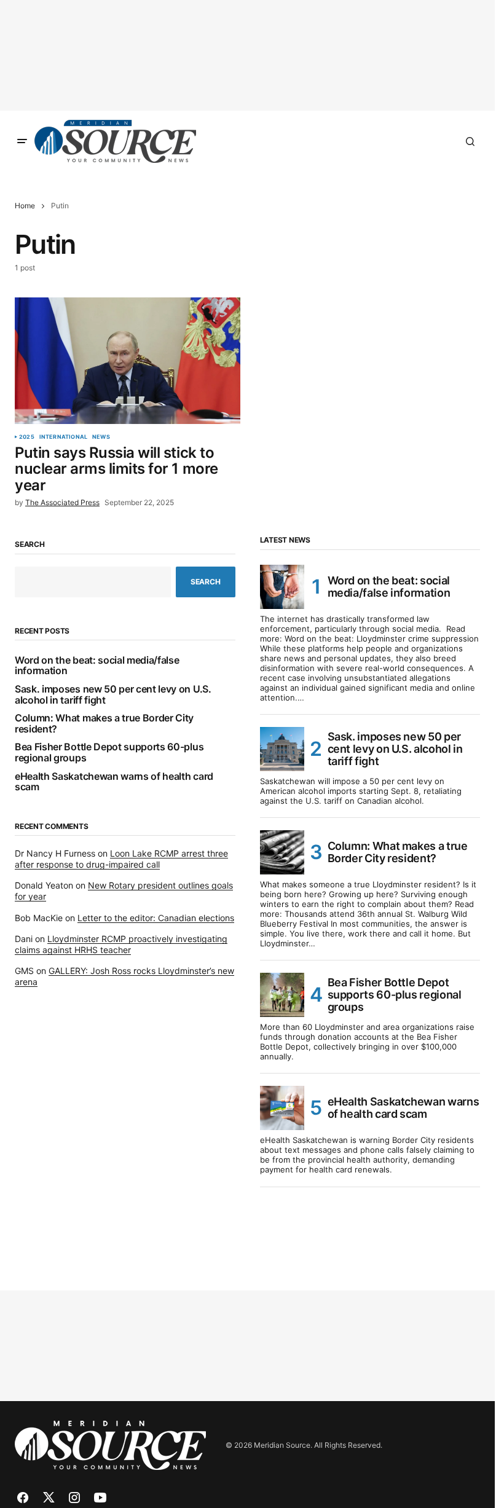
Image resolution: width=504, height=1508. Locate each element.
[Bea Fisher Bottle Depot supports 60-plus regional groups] (282, 995)
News (101, 437)
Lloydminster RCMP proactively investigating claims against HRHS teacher (121, 944)
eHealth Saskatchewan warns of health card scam (114, 782)
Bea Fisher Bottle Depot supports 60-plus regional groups (109, 752)
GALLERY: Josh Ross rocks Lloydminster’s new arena (124, 976)
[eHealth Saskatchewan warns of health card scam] (282, 1108)
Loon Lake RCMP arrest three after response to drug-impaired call (121, 859)
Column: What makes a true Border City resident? (104, 723)
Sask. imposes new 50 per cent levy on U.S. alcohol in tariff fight (113, 694)
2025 (26, 437)
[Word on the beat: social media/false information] (282, 587)
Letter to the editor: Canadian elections (155, 918)
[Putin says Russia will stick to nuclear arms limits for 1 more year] (127, 360)
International (63, 437)
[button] (22, 141)
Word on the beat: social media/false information (97, 666)
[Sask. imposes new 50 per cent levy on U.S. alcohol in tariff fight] (282, 749)
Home (25, 205)
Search (30, 544)
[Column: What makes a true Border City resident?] (282, 852)
